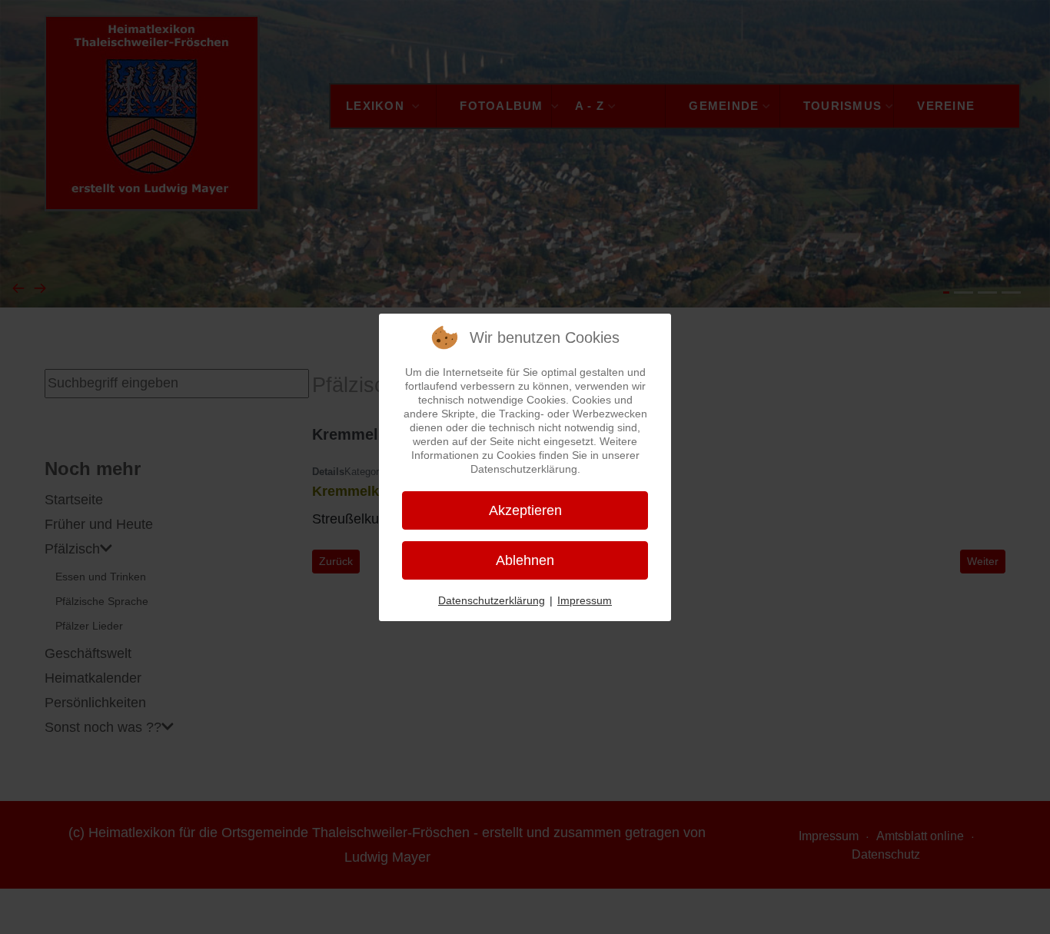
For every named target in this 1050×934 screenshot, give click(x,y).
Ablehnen (525, 560)
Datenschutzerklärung (491, 600)
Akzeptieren (525, 510)
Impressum (584, 600)
